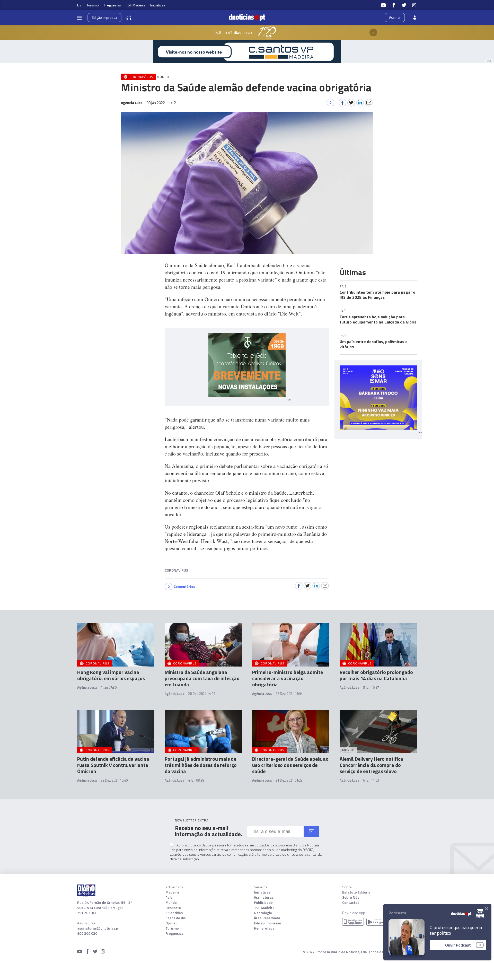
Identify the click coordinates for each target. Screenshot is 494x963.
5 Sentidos (174, 912)
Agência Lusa (87, 687)
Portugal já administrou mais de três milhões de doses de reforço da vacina (201, 765)
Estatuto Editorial (357, 892)
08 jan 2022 (161, 102)
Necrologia (263, 912)
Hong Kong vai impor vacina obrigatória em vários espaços (111, 675)
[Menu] (79, 17)
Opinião (171, 923)
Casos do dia (175, 918)
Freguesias (112, 5)
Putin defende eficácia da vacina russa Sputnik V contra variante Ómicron (113, 765)
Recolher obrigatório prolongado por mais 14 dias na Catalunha (376, 675)
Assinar (395, 17)
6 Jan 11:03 (371, 780)
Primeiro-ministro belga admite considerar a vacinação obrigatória (287, 678)
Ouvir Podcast (458, 945)
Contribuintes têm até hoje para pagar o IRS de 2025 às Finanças (377, 294)
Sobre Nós (350, 897)
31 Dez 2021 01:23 (289, 780)
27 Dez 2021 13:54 (289, 693)
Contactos (350, 902)
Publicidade (263, 902)
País (168, 897)
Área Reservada (267, 918)
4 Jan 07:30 (109, 687)
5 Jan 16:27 (371, 687)
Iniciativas (157, 5)
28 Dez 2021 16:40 (114, 780)
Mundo (171, 902)
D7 (79, 5)
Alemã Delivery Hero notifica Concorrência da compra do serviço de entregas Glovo (371, 765)
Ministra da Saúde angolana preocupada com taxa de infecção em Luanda (202, 678)
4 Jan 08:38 (196, 780)
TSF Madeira (135, 5)
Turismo (93, 5)
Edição (104, 17)
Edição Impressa (267, 923)
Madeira (172, 892)
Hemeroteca (264, 928)
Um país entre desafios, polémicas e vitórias (374, 344)
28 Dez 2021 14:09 (201, 693)
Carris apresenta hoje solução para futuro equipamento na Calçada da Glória (378, 319)
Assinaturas (264, 897)
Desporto (173, 907)
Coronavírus (176, 570)
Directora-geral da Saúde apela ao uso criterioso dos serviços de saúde (290, 765)
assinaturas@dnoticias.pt (98, 928)
